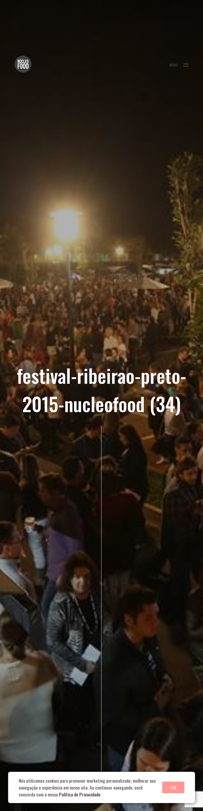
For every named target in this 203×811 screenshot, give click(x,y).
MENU (173, 65)
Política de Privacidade (79, 794)
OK (173, 787)
